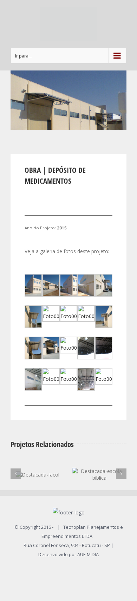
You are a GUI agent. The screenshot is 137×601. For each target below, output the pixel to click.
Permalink (90, 478)
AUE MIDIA (88, 554)
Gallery (108, 478)
